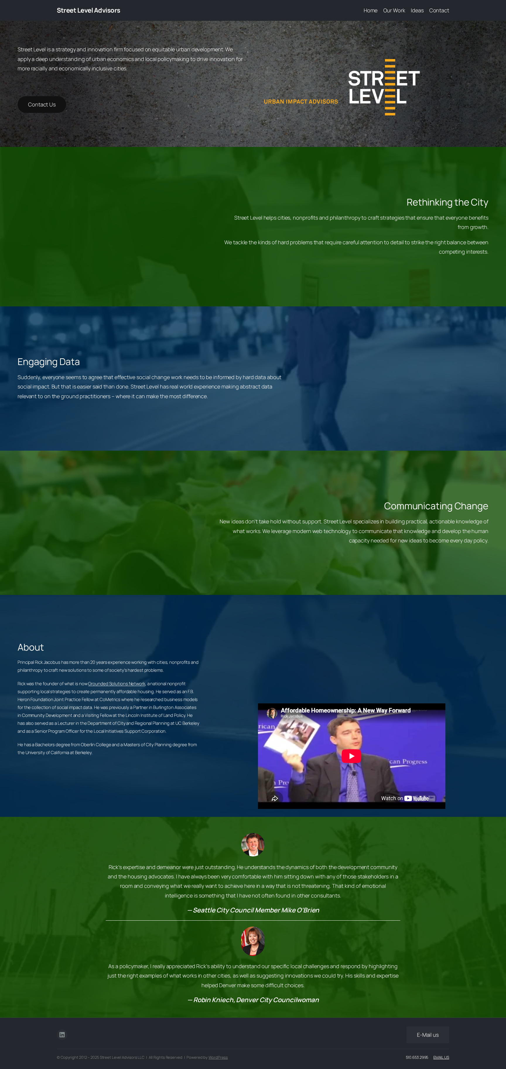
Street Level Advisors (88, 10)
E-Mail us (428, 1034)
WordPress (218, 1057)
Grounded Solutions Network (116, 684)
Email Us (441, 1057)
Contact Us (42, 104)
